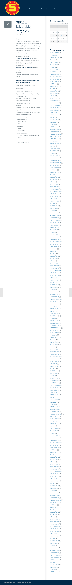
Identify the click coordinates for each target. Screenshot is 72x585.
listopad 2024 (54, 103)
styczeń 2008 (54, 572)
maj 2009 (52, 538)
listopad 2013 (54, 411)
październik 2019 (55, 242)
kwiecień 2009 (54, 541)
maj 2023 (52, 146)
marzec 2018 (54, 287)
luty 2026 (53, 67)
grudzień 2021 (54, 187)
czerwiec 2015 (54, 366)
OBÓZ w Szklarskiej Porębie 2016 (25, 26)
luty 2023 (53, 153)
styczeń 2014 (54, 407)
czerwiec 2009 (54, 536)
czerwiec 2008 (54, 560)
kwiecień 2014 (54, 399)
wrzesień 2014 (54, 387)
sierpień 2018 (54, 275)
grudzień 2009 (54, 521)
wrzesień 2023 (54, 136)
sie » (61, 46)
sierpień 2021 (54, 196)
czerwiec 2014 (54, 395)
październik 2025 (55, 76)
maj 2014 (52, 397)
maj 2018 (52, 282)
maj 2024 (52, 117)
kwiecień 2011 (54, 486)
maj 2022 (52, 175)
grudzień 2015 (54, 352)
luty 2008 (53, 569)
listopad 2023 (54, 132)
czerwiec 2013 (54, 423)
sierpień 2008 (54, 557)
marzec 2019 (54, 258)
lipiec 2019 (53, 249)
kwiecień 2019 (54, 256)
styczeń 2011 (54, 493)
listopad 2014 (54, 383)
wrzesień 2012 (54, 445)
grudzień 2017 (54, 294)
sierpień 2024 (54, 110)
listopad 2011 (54, 469)
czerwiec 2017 (54, 309)
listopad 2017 (54, 297)
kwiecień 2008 (54, 565)
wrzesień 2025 (54, 79)
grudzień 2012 (54, 438)
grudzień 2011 (54, 466)
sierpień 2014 (54, 390)
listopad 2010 (54, 498)
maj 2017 (52, 311)
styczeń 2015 (54, 378)
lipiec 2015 (53, 364)
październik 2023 (55, 134)
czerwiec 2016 (54, 337)
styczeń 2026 (54, 69)
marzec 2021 (54, 208)
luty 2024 (53, 124)
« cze (56, 46)
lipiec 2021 (53, 198)
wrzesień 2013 (54, 416)
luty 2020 (53, 232)
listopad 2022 (54, 160)
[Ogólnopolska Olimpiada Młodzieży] (1, 292)
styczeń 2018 (54, 292)
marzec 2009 (54, 543)
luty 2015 (53, 376)
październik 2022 (55, 163)
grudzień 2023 (54, 129)
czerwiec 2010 (54, 507)
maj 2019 (52, 253)
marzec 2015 (54, 373)
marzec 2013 (54, 431)
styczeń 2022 (54, 184)
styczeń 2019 (54, 263)
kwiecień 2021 (54, 206)
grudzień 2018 (54, 265)
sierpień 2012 (54, 447)
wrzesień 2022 (54, 165)
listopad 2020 (54, 218)
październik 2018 (55, 270)
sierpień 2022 (54, 167)
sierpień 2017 (54, 304)
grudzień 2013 (54, 409)
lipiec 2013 (53, 421)
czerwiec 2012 (54, 452)
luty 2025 (53, 96)
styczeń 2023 (54, 155)
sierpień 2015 (54, 361)
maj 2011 (52, 483)
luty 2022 (53, 182)
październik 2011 (55, 471)
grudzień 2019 (54, 237)
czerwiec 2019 (54, 251)
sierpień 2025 (54, 81)
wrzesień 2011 (54, 474)
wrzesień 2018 (54, 273)
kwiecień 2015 (54, 371)
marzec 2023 (54, 151)
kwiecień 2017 (54, 313)
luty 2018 (53, 289)
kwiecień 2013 (54, 428)
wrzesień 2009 (54, 529)
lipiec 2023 (53, 141)
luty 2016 (53, 347)
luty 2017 (53, 318)
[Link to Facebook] (66, 582)
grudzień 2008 (54, 550)
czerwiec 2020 (54, 227)
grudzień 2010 (54, 495)
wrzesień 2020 (54, 222)
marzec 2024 (54, 122)
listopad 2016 (54, 325)
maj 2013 (52, 426)
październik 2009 (55, 526)
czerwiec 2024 (54, 115)
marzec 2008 (54, 567)
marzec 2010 (54, 514)
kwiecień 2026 (54, 62)
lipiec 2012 (53, 450)
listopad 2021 (54, 189)
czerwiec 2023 (54, 143)
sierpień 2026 (54, 53)
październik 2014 (55, 385)
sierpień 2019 (54, 246)
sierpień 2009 (54, 531)
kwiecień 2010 (54, 512)
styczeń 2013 (54, 435)
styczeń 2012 (54, 464)
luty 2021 (53, 210)
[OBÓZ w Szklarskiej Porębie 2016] (8, 24)
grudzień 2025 (54, 72)
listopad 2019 (54, 239)
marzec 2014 (54, 402)
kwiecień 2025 (54, 91)
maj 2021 (52, 203)
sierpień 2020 (54, 225)
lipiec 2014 (53, 392)
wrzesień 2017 (54, 301)
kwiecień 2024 (54, 120)
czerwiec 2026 (54, 57)
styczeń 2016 (54, 349)
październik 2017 (55, 299)
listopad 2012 (54, 440)
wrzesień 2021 (54, 194)
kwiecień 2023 (54, 148)
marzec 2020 (54, 230)
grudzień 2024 (54, 100)
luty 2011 (53, 490)
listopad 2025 (54, 74)
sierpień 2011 (54, 476)
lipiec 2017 (53, 306)
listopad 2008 (54, 553)
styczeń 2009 (54, 548)
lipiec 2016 (53, 335)
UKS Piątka (12, 582)
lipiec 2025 (53, 84)
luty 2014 (53, 404)
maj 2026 (52, 60)
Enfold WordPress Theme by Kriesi (23, 582)
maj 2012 (52, 455)
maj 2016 (52, 340)
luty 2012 (53, 462)
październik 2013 (55, 414)
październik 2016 (55, 328)
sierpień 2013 (54, 419)
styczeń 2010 (54, 519)
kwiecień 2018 (54, 285)
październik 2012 (55, 442)
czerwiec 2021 (54, 201)
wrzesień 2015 (54, 359)
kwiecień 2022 (54, 177)
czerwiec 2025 (54, 86)
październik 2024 (55, 105)
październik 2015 (55, 356)
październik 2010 (55, 500)
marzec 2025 (54, 93)
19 (53, 38)
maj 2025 (52, 88)
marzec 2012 (54, 459)
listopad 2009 (54, 524)
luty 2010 (53, 517)
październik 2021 (55, 191)
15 (61, 35)
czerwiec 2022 (54, 172)
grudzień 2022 (54, 158)
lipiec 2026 (53, 55)
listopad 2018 (54, 268)
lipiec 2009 (53, 533)
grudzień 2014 (54, 380)
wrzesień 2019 (54, 244)
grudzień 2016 (54, 323)
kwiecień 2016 (54, 342)
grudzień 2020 (54, 215)
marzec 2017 (54, 316)
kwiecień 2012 (54, 457)
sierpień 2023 (54, 139)
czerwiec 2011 (54, 481)
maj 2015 (52, 368)
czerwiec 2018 (54, 280)
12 (53, 35)
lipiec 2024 (53, 112)
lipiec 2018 (53, 277)
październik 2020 (55, 220)
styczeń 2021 (54, 213)
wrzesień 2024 (54, 108)
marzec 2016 (54, 344)
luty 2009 (53, 545)
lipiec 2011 (53, 478)
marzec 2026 (54, 64)
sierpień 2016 (54, 332)
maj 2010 (52, 510)
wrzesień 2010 (54, 502)
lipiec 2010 (53, 505)
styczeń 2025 (54, 98)
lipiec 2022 (53, 170)
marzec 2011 (54, 488)
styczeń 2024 (54, 127)
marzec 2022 (54, 179)
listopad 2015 (54, 354)
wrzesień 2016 (54, 330)
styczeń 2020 (54, 234)
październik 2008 (55, 555)
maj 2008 (52, 562)
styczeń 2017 (54, 321)
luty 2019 (53, 261)
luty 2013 (53, 433)
